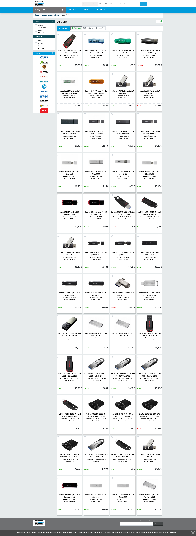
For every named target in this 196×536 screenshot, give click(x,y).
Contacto (101, 10)
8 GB (39, 45)
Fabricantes (89, 10)
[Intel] (44, 96)
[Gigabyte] (44, 91)
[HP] (44, 86)
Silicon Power (42, 27)
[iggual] (44, 57)
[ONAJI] (44, 67)
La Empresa (74, 10)
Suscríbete (158, 523)
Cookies (67, 530)
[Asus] (44, 101)
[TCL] (44, 110)
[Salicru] (44, 76)
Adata (40, 30)
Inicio (37, 15)
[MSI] (44, 72)
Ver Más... (42, 33)
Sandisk (40, 25)
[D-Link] (44, 81)
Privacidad (45, 530)
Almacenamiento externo (50, 15)
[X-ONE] (44, 62)
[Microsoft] (44, 105)
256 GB (40, 43)
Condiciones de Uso (56, 530)
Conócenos (36, 530)
